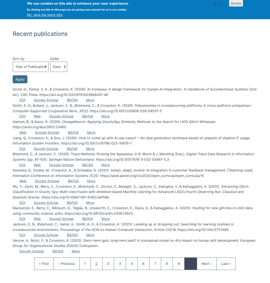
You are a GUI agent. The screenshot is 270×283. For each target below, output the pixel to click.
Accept (218, 3)
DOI (22, 100)
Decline (236, 3)
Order (54, 59)
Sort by (19, 59)
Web (37, 116)
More (90, 100)
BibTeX (72, 100)
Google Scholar (46, 100)
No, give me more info (45, 15)
